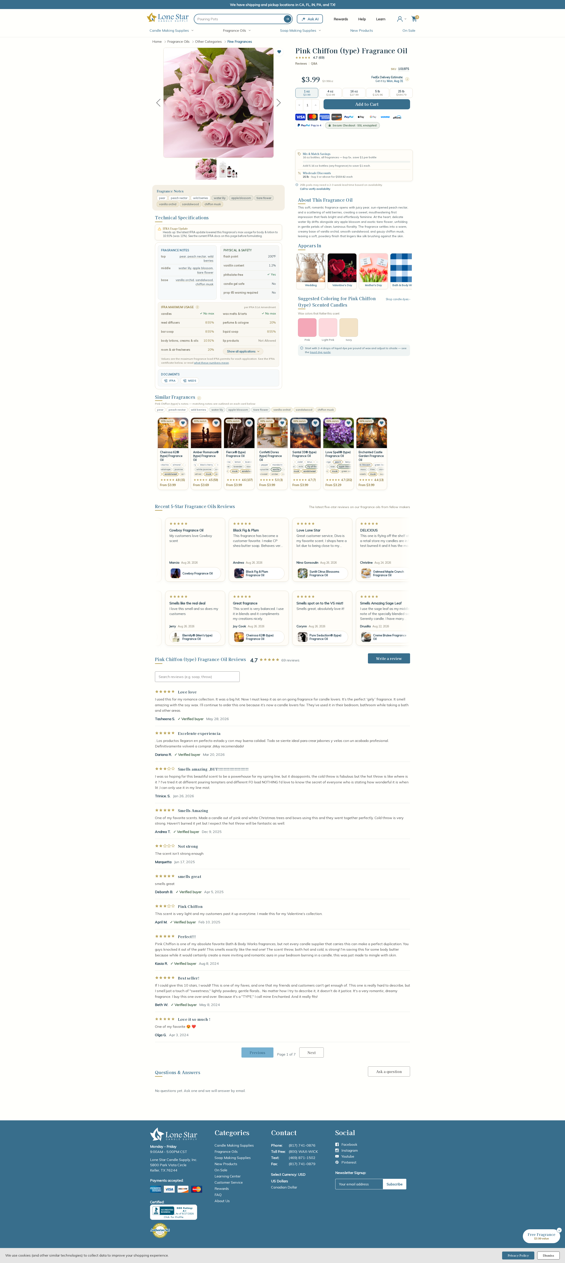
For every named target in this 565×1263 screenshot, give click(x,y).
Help (362, 19)
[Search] (287, 19)
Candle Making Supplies (169, 30)
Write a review (389, 658)
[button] (279, 52)
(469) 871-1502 (302, 1157)
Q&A (314, 63)
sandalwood (190, 204)
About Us (222, 1201)
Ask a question (389, 1071)
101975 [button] (403, 69)
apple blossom (241, 198)
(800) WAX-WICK (303, 1151)
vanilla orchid (167, 204)
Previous (158, 102)
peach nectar (179, 198)
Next (279, 102)
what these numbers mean (211, 362)
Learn (380, 19)
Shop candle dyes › (398, 299)
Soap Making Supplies (298, 30)
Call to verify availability (315, 188)
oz (331, 81)
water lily (220, 198)
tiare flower (264, 198)
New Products (361, 30)
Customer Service (229, 1182)
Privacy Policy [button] (518, 1255)
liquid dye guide (320, 352)
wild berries (200, 198)
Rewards (341, 19)
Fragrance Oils (234, 30)
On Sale (409, 30)
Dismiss (548, 1255)
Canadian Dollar (284, 1187)
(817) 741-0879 (302, 1164)
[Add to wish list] (183, 423)
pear (162, 198)
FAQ (218, 1194)
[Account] (402, 19)
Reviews (301, 63)
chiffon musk (213, 204)
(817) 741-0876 (302, 1145)
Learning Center (228, 1176)
